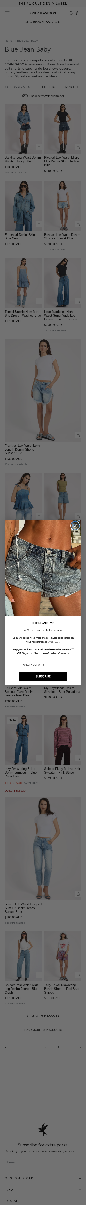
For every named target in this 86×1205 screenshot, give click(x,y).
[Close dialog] (75, 525)
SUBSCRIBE (43, 676)
